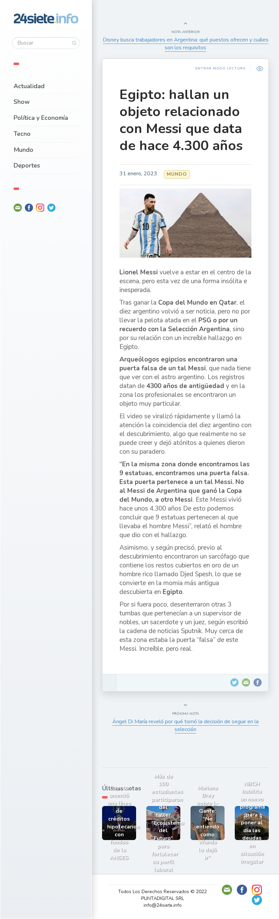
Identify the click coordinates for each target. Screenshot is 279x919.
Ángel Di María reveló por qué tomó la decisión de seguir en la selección (185, 725)
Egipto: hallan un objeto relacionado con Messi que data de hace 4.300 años (181, 120)
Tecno (22, 134)
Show (22, 102)
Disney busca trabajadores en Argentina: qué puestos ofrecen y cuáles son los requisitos (185, 43)
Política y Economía (41, 118)
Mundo (23, 150)
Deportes (27, 165)
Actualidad (29, 86)
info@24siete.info (163, 905)
